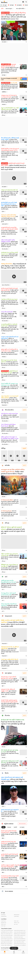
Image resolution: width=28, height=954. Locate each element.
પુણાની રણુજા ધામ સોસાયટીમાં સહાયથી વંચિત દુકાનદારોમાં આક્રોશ (7, 941)
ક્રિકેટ (3, 145)
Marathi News (16, 914)
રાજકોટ (3, 159)
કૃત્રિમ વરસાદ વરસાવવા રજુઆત (6, 937)
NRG (3, 827)
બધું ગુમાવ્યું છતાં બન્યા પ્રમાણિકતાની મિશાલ (20, 945)
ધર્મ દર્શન (3, 496)
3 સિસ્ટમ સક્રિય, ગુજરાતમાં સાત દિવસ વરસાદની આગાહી (20, 935)
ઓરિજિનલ (4, 91)
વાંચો (4, 952)
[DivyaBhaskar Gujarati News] (4, 2)
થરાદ (3, 710)
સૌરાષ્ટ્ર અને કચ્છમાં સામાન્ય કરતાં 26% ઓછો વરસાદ (7, 933)
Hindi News (3, 914)
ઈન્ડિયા (3, 115)
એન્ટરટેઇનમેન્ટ (5, 248)
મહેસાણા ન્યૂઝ (3, 922)
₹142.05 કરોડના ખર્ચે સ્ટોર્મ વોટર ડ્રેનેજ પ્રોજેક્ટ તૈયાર (7, 943)
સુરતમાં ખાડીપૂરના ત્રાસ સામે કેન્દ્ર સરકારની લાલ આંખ (7, 938)
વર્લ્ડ (3, 392)
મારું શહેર (4, 75)
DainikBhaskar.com (4, 949)
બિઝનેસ (3, 746)
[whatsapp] (24, 41)
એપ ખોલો (14, 948)
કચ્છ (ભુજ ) (22, 827)
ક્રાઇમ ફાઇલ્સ (4, 224)
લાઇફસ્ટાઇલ (4, 405)
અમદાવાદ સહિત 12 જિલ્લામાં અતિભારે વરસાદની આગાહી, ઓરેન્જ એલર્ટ (7, 945)
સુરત (3, 685)
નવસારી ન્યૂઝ (3, 920)
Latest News (16, 916)
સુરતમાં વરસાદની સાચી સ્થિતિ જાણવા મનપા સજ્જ (20, 938)
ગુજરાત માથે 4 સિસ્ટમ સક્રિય (19, 941)
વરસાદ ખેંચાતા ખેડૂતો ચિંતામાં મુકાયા (7, 930)
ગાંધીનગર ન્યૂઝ (16, 922)
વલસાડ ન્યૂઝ (16, 920)
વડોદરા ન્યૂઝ (3, 925)
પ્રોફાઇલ (23, 952)
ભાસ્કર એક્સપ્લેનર (5, 285)
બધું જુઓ (24, 448)
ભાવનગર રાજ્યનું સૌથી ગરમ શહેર (6, 940)
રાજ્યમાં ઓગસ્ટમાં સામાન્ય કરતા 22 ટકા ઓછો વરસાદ (20, 930)
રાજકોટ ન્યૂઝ (3, 924)
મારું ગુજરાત (4, 41)
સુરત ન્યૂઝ (16, 924)
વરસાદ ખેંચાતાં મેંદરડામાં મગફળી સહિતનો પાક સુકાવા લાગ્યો (20, 932)
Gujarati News (3, 916)
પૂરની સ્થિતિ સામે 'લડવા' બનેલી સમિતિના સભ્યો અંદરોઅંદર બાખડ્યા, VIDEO (7, 932)
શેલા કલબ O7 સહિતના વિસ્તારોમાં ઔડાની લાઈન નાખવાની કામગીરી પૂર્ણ (7, 935)
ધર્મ (2, 507)
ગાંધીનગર (3, 696)
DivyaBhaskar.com (17, 949)
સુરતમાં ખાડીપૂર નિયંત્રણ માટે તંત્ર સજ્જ (20, 943)
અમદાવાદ (4, 104)
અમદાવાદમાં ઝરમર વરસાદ (18, 937)
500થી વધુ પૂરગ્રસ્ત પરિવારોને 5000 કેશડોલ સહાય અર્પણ (20, 933)
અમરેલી (3, 236)
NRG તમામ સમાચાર (22, 823)
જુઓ (14, 952)
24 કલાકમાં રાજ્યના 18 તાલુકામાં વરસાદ (20, 940)
